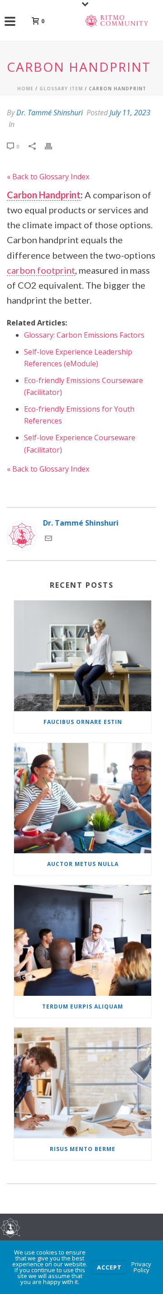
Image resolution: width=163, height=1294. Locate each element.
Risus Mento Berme (82, 1149)
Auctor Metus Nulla (83, 864)
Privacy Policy (141, 1267)
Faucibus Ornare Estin (82, 722)
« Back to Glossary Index (48, 177)
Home (25, 88)
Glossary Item (61, 88)
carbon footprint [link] (41, 270)
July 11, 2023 (130, 113)
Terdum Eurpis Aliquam (82, 1006)
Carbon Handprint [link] (44, 194)
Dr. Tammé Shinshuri (49, 113)
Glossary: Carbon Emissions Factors (84, 335)
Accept (109, 1267)
